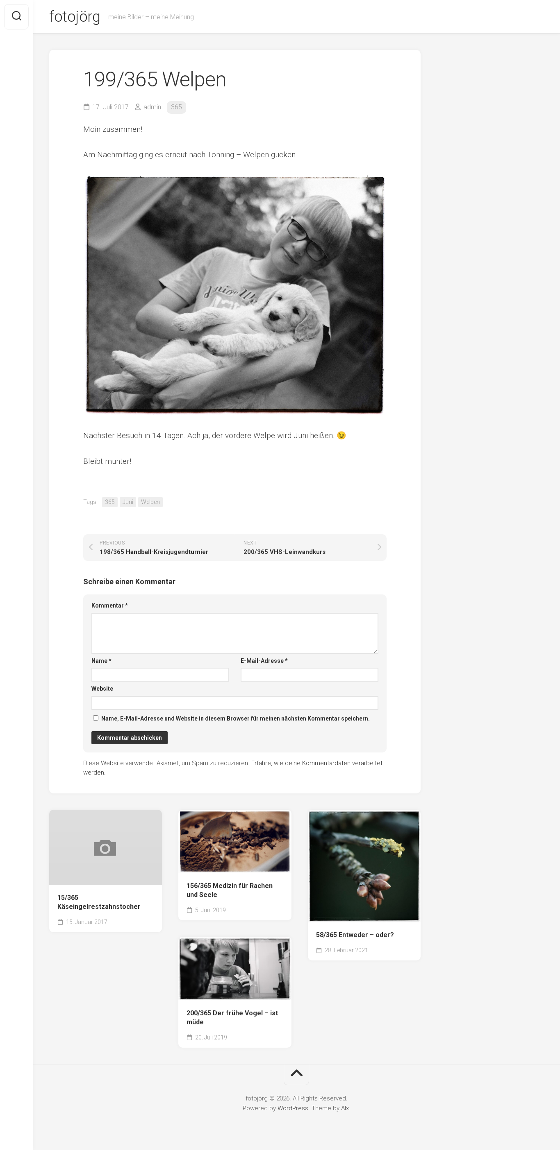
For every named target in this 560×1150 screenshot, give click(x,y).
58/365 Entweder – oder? (355, 935)
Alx (345, 1108)
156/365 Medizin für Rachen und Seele (230, 890)
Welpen (150, 502)
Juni (128, 502)
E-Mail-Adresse (264, 660)
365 (176, 107)
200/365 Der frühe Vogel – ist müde (232, 1017)
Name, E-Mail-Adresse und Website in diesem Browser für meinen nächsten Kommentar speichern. (235, 718)
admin (152, 107)
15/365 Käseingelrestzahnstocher (99, 902)
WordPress (293, 1108)
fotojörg (74, 16)
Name (101, 660)
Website (102, 688)
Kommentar (109, 605)
